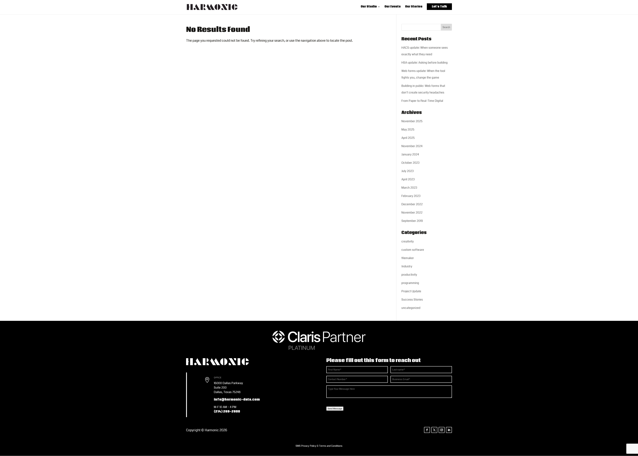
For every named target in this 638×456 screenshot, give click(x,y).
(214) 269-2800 (227, 411)
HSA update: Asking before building (424, 62)
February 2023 (411, 196)
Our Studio (369, 7)
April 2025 (408, 138)
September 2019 (412, 221)
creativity (407, 241)
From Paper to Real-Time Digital (422, 101)
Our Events (392, 7)
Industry (406, 266)
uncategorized (410, 308)
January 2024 (410, 154)
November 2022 (412, 212)
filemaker (407, 258)
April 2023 (408, 179)
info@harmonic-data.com (237, 399)
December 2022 (412, 204)
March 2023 (409, 187)
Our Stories (414, 7)
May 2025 (407, 129)
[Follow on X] (434, 430)
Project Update (411, 291)
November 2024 (412, 146)
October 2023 (410, 163)
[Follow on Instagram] (442, 430)
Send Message (335, 408)
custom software (412, 250)
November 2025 (412, 121)
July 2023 (407, 171)
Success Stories (412, 299)
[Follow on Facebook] (427, 430)
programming (410, 283)
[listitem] (319, 446)
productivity (409, 275)
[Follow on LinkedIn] (449, 430)
